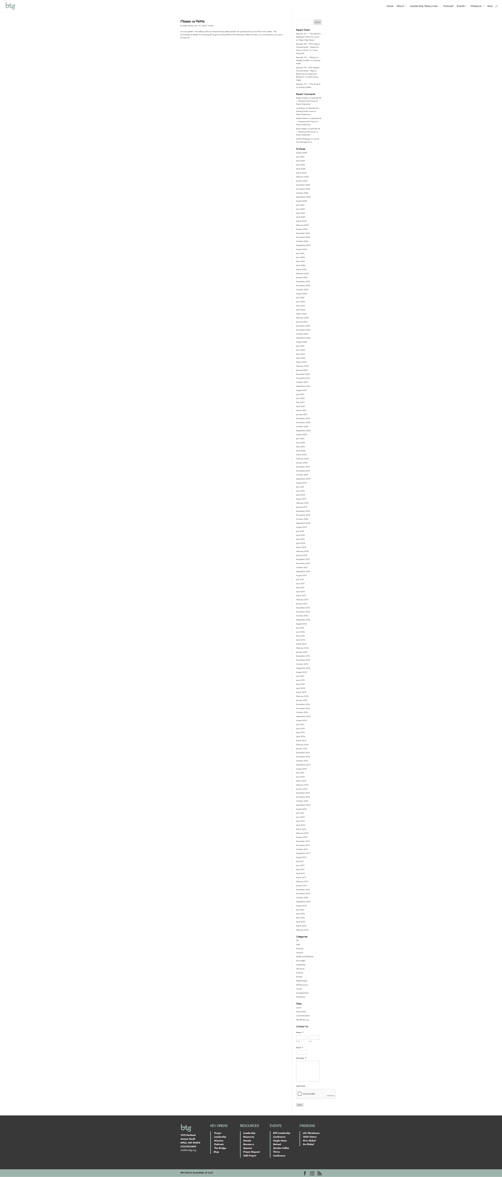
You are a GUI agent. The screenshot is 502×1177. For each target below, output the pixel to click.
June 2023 (300, 301)
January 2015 (301, 700)
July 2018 (300, 531)
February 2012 (302, 833)
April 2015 (300, 688)
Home (390, 6)
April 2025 (300, 217)
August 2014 (301, 720)
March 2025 (301, 221)
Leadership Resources (424, 6)
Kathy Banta (188, 25)
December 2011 (303, 841)
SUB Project (249, 1155)
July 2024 (300, 253)
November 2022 (303, 330)
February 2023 (302, 317)
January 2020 (302, 462)
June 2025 (300, 209)
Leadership (300, 964)
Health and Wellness (304, 956)
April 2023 (300, 309)
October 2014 (302, 712)
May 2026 (300, 164)
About (400, 6)
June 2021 (300, 398)
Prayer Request (251, 1152)
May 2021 (300, 402)
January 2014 (301, 748)
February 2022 (302, 366)
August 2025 (301, 201)
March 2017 (301, 595)
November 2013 (303, 756)
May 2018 (300, 539)
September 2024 (303, 245)
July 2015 (300, 676)
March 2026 (301, 173)
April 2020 (300, 450)
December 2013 (303, 752)
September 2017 (303, 571)
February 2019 (302, 503)
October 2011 (302, 849)
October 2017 (302, 567)
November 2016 (303, 611)
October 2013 (302, 760)
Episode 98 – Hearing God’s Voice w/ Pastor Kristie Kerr (308, 101)
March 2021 (301, 410)
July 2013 (300, 772)
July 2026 (300, 156)
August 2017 (301, 575)
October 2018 (302, 519)
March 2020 (301, 454)
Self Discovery (302, 984)
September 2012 (303, 805)
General (299, 952)
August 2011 (301, 857)
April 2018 (300, 543)
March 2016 (301, 644)
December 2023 (303, 281)
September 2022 (303, 338)
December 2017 (303, 559)
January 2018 (301, 555)
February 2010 (302, 930)
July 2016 (300, 628)
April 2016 (300, 640)
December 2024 (303, 233)
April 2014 (300, 736)
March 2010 (301, 926)
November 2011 (303, 845)
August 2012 (301, 809)
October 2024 (302, 241)
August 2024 (301, 249)
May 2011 (300, 869)
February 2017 (302, 599)
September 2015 (303, 668)
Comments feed (302, 1015)
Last (310, 1041)
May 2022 (300, 354)
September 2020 (303, 430)
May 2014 (300, 732)
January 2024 (302, 277)
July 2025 (300, 205)
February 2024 (302, 273)
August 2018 (301, 527)
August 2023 (301, 293)
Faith (298, 944)
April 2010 (300, 921)
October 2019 (302, 474)
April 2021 (300, 406)
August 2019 (301, 483)
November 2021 (303, 378)
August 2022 (301, 342)
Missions (476, 6)
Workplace (300, 997)
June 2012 (300, 817)
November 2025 (303, 189)
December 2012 (303, 793)
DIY (297, 940)
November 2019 (303, 471)
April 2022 (300, 358)
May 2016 (300, 636)
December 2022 (303, 326)
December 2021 (303, 374)
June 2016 (300, 632)
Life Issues (300, 968)
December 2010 (303, 889)
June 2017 (300, 583)
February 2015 (302, 696)
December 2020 (303, 418)
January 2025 (301, 229)
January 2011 (301, 885)
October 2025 (302, 193)
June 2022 (300, 350)
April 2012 (300, 825)
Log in (298, 1007)
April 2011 (300, 873)
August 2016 (301, 623)
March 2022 (301, 362)
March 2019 (301, 499)
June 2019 (300, 491)
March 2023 (301, 313)
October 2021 (302, 382)
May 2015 (300, 684)
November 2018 (303, 515)
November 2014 (303, 708)
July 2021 (300, 394)
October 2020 (302, 426)
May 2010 (300, 917)
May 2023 (300, 305)
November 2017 (303, 563)
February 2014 (302, 744)
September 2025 (303, 197)
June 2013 (300, 776)
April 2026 (300, 168)
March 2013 (301, 781)
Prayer (217, 1133)
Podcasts (218, 1144)
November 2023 (303, 285)
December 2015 (303, 656)
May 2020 (300, 446)
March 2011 (301, 877)
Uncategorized (302, 993)
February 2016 (302, 648)
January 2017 (301, 603)
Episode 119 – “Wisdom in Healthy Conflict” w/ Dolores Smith (308, 60)
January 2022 (302, 370)
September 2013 (303, 764)
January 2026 (302, 181)
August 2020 (301, 434)
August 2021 (301, 390)
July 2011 (300, 861)
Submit (299, 1105)
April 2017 (300, 591)
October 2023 (302, 289)
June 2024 (300, 257)
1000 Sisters (309, 1137)
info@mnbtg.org (188, 1150)
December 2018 (303, 511)
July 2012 (300, 813)
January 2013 (301, 789)
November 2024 (303, 237)
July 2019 (300, 487)
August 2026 (301, 152)
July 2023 (300, 297)
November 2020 (303, 422)
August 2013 (301, 768)
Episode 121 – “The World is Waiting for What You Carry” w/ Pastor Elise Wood (308, 36)
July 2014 (300, 724)
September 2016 (303, 619)
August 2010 (301, 905)
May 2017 (300, 587)
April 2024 (300, 265)
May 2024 (300, 261)
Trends (210, 25)
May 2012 (300, 821)
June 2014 (300, 728)
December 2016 (303, 607)
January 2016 (301, 652)
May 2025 (300, 213)
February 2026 (302, 176)
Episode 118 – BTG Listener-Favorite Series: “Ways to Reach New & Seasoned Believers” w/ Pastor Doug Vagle (308, 73)
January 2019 (301, 507)
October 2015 (302, 664)
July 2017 (300, 579)
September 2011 (303, 853)
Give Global (309, 1140)
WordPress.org (302, 1019)
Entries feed (301, 1011)
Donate (247, 1140)
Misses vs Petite (192, 21)
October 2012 (302, 801)
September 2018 (303, 523)
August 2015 (301, 672)
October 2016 (302, 615)
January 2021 (301, 414)
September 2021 (303, 386)
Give (490, 6)
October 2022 (302, 334)
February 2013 (302, 785)
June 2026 (300, 160)
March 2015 (301, 692)
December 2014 (303, 704)
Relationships (301, 980)
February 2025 (302, 225)
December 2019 (303, 466)
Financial (299, 948)
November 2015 (303, 660)
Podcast (448, 6)
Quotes (299, 976)
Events (461, 6)
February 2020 (302, 458)
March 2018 (301, 547)
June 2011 (300, 865)
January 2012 (301, 837)
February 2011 (302, 881)
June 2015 (300, 680)
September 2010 (303, 901)
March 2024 (301, 269)
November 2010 (303, 893)
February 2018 (302, 551)
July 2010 (300, 909)
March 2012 (301, 829)
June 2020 (300, 442)
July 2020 (300, 438)
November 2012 (303, 797)
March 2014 (301, 740)
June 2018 (300, 535)
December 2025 (303, 185)
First (298, 1041)
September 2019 (303, 478)
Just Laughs (300, 960)
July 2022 (300, 346)
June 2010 (300, 913)
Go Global (308, 1144)
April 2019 (300, 495)
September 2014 (303, 716)
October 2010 (302, 897)
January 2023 (301, 321)
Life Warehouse (311, 1133)
